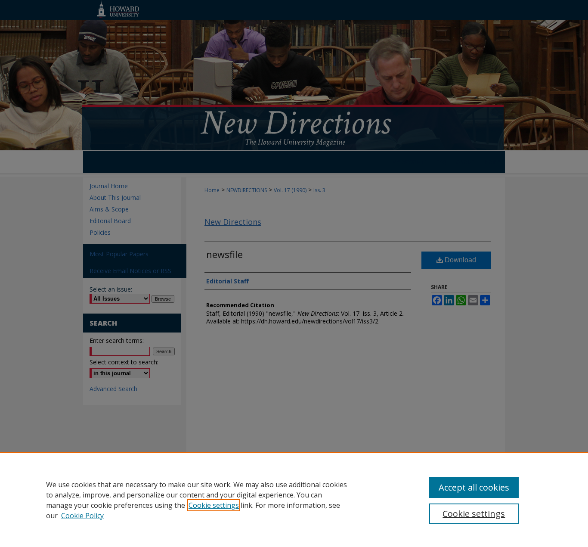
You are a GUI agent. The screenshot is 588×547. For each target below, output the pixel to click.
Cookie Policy (82, 515)
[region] (294, 499)
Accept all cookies (474, 487)
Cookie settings (214, 505)
